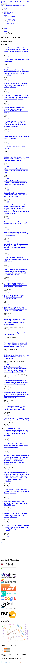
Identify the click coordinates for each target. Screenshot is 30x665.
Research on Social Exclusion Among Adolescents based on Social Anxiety (15, 222)
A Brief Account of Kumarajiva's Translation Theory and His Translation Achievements (16, 259)
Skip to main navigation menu (18, 1)
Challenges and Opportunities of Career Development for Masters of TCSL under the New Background (16, 158)
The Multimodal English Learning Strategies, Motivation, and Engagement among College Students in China (16, 407)
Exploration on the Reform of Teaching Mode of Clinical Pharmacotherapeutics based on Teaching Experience (16, 97)
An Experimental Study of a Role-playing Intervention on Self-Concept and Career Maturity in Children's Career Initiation (15, 321)
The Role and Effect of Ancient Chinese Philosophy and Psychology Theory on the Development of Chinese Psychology (16, 49)
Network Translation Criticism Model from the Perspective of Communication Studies (16, 477)
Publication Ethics (11, 19)
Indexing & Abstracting (9, 12)
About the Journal (11, 16)
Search (3, 25)
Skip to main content (6, 1)
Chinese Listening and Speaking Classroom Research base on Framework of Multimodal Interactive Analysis (16, 110)
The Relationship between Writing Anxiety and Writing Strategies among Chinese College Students (16, 445)
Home (5, 31)
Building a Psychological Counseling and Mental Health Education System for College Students (15, 85)
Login (5, 28)
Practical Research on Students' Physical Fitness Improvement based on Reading (16, 419)
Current (5, 9)
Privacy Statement (11, 20)
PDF (8, 56)
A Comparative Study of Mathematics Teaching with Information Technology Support (16, 170)
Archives (6, 11)
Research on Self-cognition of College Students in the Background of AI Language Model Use (15, 515)
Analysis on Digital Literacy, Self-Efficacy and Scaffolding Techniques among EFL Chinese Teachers (15, 308)
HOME (5, 8)
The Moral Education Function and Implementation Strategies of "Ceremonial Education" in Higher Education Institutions (15, 123)
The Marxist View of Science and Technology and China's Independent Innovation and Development (15, 284)
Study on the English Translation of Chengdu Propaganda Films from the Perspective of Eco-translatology (15, 182)
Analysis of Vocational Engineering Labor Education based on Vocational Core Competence (16, 233)
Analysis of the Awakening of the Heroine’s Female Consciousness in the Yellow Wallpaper (16, 503)
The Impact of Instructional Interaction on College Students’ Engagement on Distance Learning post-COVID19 (16, 344)
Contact (9, 21)
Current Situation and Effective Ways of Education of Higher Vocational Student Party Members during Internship (16, 382)
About (5, 15)
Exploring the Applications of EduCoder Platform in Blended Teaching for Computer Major (16, 356)
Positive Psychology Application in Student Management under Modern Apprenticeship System (15, 194)
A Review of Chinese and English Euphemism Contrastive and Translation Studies (14, 296)
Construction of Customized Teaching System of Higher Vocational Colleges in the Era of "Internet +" (16, 136)
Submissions (7, 13)
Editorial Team (10, 17)
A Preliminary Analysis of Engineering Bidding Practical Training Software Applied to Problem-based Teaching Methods (16, 246)
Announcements (11, 23)
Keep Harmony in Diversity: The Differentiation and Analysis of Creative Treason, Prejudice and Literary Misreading (16, 72)
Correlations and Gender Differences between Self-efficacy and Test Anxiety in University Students (16, 491)
